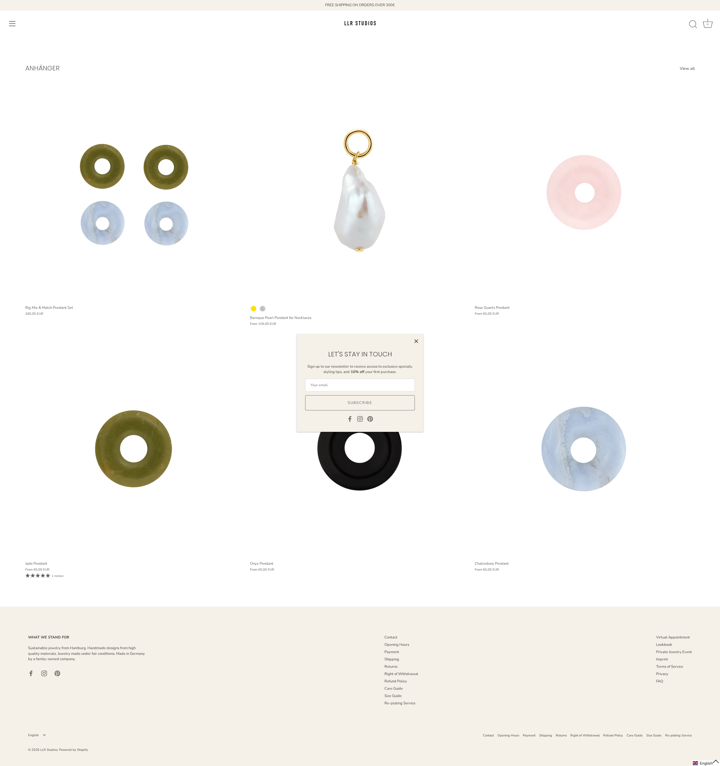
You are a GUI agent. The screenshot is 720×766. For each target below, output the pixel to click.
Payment (391, 652)
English (33, 735)
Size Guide (393, 695)
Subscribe (360, 402)
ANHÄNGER (42, 68)
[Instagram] (360, 418)
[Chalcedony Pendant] (584, 448)
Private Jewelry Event (674, 652)
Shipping (391, 659)
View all (687, 68)
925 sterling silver (262, 308)
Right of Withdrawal (401, 673)
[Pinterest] (370, 418)
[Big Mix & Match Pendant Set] (134, 192)
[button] (706, 763)
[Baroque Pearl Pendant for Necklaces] (359, 192)
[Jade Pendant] (134, 448)
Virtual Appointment (673, 637)
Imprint (662, 659)
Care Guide (393, 688)
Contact (390, 637)
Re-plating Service (399, 703)
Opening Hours (396, 644)
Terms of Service (669, 666)
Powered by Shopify (73, 750)
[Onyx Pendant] (359, 448)
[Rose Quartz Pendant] (584, 192)
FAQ (659, 681)
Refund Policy (395, 681)
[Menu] (12, 23)
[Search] (693, 24)
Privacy (662, 673)
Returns (390, 666)
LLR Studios (48, 750)
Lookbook (664, 644)
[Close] (416, 341)
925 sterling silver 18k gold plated (253, 308)
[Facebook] (350, 418)
